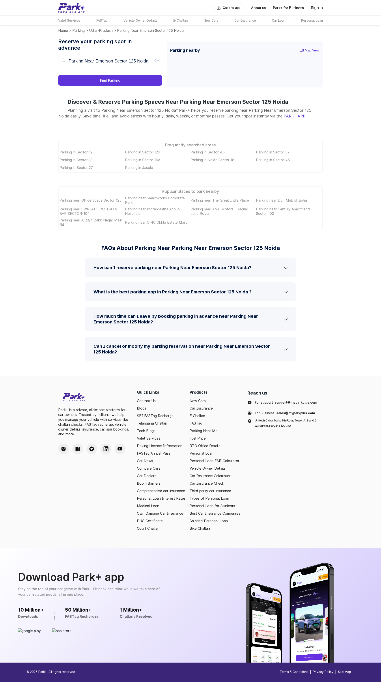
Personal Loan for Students (212, 506)
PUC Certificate (150, 521)
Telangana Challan (152, 423)
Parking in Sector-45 (207, 152)
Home (63, 30)
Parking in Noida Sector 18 (212, 160)
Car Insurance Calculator (210, 476)
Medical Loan (148, 506)
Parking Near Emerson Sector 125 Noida (150, 30)
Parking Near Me (203, 431)
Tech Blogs (146, 431)
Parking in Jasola (139, 167)
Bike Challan (200, 528)
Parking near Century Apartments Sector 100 (283, 211)
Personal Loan (201, 453)
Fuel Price (198, 438)
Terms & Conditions (294, 672)
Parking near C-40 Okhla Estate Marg (156, 222)
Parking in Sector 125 (77, 152)
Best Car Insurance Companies (215, 513)
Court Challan (148, 528)
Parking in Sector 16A (142, 160)
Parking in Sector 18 (76, 160)
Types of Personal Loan (209, 498)
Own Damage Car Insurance (160, 513)
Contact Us (146, 401)
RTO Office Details (205, 446)
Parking (78, 30)
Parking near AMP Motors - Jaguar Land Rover (219, 211)
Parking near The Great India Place (219, 200)
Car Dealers (146, 476)
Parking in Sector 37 (272, 152)
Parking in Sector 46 (273, 160)
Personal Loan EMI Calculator (214, 461)
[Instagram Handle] (63, 449)
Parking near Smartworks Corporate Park (155, 200)
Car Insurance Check (207, 483)
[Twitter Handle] (91, 449)
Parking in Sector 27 (76, 167)
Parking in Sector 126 (142, 152)
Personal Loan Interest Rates (161, 498)
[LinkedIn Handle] (106, 449)
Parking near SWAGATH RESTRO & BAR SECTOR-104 (88, 211)
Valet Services (148, 438)
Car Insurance (201, 408)
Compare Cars (148, 468)
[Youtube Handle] (120, 449)
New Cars (198, 401)
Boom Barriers (149, 483)
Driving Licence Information (159, 446)
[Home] (71, 8)
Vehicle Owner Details (208, 468)
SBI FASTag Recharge (155, 416)
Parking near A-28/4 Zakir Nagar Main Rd (91, 222)
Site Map (344, 672)
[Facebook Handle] (77, 449)
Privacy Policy (323, 672)
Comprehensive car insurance (161, 491)
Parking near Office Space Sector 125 (90, 200)
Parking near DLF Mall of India (281, 200)
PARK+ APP (294, 116)
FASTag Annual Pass (153, 453)
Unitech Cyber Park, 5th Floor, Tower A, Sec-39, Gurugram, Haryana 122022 (286, 423)
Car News (145, 461)
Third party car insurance (210, 491)
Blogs (141, 408)
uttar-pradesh (101, 30)
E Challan (197, 416)
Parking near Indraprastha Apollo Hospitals (152, 211)
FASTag (196, 423)
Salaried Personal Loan (209, 521)
